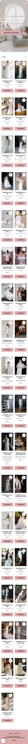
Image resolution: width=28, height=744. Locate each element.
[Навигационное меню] (25, 3)
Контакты (16, 733)
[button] (11, 32)
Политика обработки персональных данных (14, 737)
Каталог (11, 733)
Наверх (13, 740)
